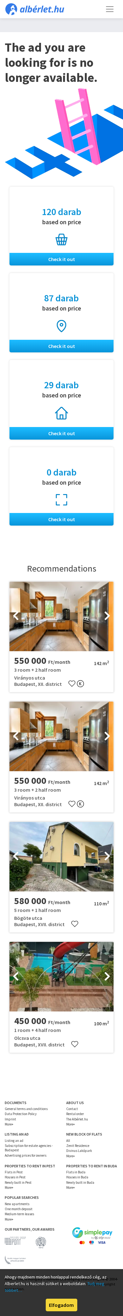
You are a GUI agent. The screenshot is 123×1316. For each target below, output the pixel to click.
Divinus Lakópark (79, 1150)
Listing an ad (14, 1140)
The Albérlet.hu (77, 1119)
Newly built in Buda (80, 1182)
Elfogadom (61, 1305)
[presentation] (16, 616)
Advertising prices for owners (25, 1155)
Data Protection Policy (21, 1114)
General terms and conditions (26, 1109)
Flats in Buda (75, 1172)
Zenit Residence (77, 1145)
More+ (9, 1124)
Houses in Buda (77, 1177)
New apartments (17, 1204)
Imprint (10, 1119)
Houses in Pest (15, 1177)
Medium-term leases (19, 1214)
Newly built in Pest (18, 1182)
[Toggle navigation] (109, 9)
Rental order (75, 1114)
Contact (72, 1109)
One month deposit (18, 1209)
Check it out (61, 259)
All (68, 1140)
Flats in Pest (14, 1172)
